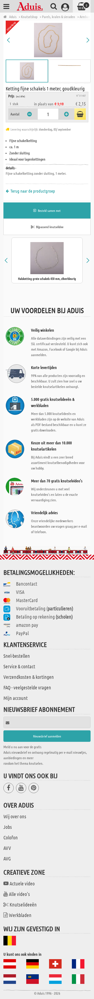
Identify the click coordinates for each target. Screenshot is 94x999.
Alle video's (19, 894)
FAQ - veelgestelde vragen (27, 687)
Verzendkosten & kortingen (28, 677)
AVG (7, 858)
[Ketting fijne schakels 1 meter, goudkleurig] (48, 40)
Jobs (7, 827)
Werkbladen (20, 915)
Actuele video (22, 883)
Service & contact (19, 666)
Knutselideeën (23, 904)
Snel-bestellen (16, 656)
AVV (7, 848)
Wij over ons (14, 816)
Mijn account (15, 698)
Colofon (10, 837)
